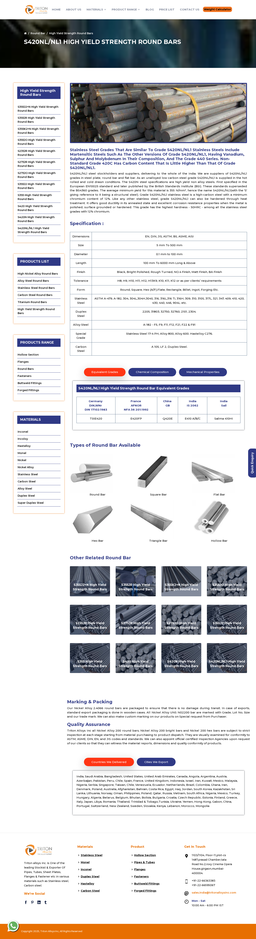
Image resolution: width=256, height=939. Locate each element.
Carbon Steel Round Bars (35, 295)
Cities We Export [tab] (156, 762)
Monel (22, 453)
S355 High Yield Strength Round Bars (35, 197)
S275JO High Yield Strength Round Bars (37, 175)
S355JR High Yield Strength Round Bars (36, 119)
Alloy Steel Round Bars (33, 280)
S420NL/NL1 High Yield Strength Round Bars (33, 230)
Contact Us (189, 9)
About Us (73, 9)
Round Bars (26, 369)
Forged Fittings (28, 390)
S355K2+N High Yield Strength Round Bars (38, 130)
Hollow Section (28, 354)
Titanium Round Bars (32, 302)
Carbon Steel (27, 481)
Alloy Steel (25, 488)
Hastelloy (24, 446)
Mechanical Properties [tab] (202, 372)
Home (56, 9)
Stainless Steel (28, 474)
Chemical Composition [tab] (152, 372)
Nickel (22, 460)
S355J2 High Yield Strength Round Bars (36, 186)
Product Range (125, 9)
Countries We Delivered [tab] (109, 762)
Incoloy (23, 439)
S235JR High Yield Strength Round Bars (36, 153)
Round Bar (38, 33)
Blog (150, 9)
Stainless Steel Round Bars (36, 288)
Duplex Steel (26, 495)
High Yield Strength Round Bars (36, 311)
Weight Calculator (217, 9)
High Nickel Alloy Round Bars (38, 273)
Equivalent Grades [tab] (104, 372)
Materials (95, 9)
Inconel (23, 431)
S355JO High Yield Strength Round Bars (36, 142)
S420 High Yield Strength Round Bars (35, 208)
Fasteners (24, 376)
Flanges (23, 361)
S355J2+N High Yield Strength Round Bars (38, 108)
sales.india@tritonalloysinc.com (214, 892)
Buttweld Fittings (30, 383)
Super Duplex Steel (31, 502)
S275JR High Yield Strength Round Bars (36, 164)
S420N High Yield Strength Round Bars (36, 219)
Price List (166, 9)
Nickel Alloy (26, 467)
